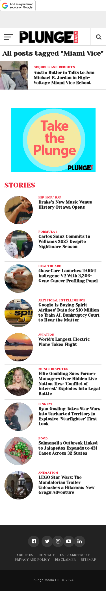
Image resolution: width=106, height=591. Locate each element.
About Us (24, 555)
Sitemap (88, 560)
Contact (46, 555)
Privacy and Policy (32, 560)
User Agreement (75, 555)
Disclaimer (65, 560)
